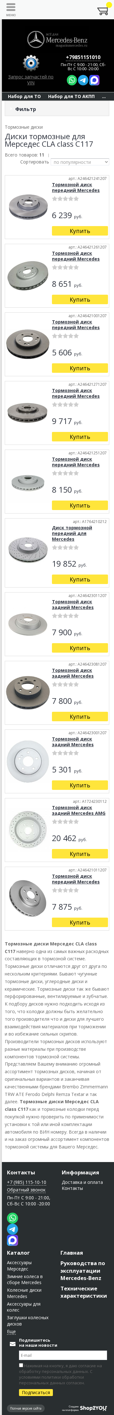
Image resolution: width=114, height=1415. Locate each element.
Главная (71, 1252)
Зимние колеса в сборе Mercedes (25, 1279)
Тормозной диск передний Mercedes (76, 187)
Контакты (21, 1172)
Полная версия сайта (25, 1408)
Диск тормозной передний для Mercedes (72, 533)
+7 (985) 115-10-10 (26, 1182)
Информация (80, 1172)
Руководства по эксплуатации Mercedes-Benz (82, 1270)
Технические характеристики (83, 1292)
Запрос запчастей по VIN (31, 80)
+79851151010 (83, 57)
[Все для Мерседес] (57, 39)
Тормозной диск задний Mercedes (73, 604)
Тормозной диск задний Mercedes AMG (78, 810)
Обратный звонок (26, 1190)
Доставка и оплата (82, 1182)
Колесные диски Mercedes (24, 1293)
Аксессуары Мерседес (19, 1265)
